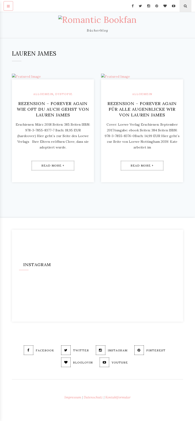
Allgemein (43, 94)
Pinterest (156, 350)
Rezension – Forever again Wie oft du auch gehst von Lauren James (53, 109)
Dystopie (64, 94)
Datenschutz (93, 397)
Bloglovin (83, 362)
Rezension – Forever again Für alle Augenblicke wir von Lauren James (142, 109)
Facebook (45, 350)
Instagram (117, 350)
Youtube (120, 362)
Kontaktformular (118, 397)
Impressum (72, 397)
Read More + (52, 165)
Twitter (81, 350)
